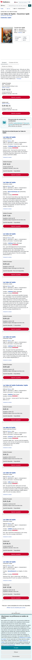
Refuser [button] (16, 652)
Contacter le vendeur (7, 157)
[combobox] (18, 5)
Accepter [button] (16, 647)
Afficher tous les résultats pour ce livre (16, 607)
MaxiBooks (10, 394)
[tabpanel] (15, 74)
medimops (10, 243)
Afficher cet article (6, 87)
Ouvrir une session (23, 2)
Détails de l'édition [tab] (7, 66)
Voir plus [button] (19, 78)
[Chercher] (29, 5)
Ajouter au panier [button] (16, 97)
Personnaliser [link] (16, 656)
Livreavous (10, 436)
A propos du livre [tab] (13, 62)
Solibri (9, 482)
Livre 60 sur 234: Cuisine (6, 15)
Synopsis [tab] (4, 62)
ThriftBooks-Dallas (12, 146)
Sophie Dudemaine (17, 123)
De (18, 38)
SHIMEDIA (10, 528)
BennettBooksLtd (12, 571)
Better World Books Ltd (13, 191)
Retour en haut (16, 613)
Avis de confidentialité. (9, 645)
